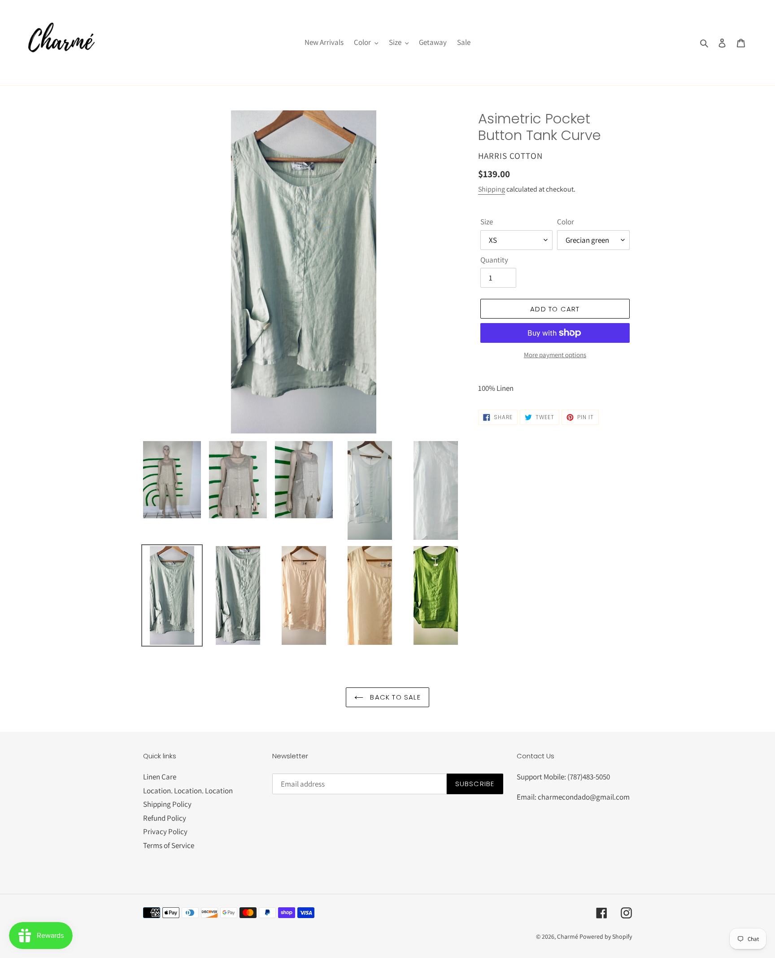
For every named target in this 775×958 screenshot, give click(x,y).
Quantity (494, 260)
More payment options (555, 354)
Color (565, 222)
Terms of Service (168, 845)
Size (486, 222)
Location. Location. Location (188, 791)
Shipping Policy (167, 804)
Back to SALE (394, 697)
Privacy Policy (165, 831)
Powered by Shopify (605, 936)
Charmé (567, 936)
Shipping (491, 189)
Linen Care (159, 777)
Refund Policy (164, 818)
